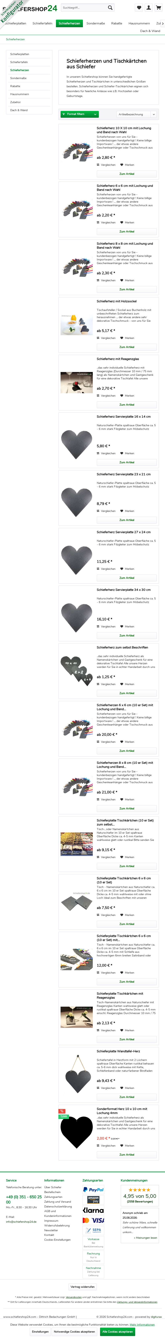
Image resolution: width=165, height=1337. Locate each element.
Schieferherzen (19, 70)
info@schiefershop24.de (21, 1222)
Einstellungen (40, 1332)
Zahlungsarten (53, 1197)
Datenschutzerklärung (58, 1206)
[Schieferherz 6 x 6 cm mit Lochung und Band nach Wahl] (77, 209)
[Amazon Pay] (93, 1199)
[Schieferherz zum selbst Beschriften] (77, 671)
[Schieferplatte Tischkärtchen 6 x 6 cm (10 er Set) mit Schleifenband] (77, 959)
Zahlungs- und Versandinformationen (137, 1302)
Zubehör (15, 102)
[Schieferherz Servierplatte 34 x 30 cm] (77, 613)
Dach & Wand (19, 110)
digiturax (156, 1317)
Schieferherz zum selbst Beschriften (122, 647)
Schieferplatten (19, 54)
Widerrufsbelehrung (57, 1225)
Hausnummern (19, 94)
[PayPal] (93, 1189)
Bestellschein (52, 1192)
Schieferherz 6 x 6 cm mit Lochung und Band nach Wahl (125, 188)
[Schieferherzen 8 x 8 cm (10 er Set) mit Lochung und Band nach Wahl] (77, 786)
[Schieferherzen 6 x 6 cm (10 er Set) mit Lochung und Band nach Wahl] (77, 728)
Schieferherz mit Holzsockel (117, 301)
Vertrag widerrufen (83, 1287)
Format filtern (75, 114)
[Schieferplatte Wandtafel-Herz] (77, 1075)
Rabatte (15, 86)
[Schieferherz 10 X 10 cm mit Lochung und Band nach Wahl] (77, 151)
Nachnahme (93, 1271)
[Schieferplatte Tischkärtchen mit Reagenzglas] (77, 1017)
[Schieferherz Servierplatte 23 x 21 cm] (77, 498)
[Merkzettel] (139, 8)
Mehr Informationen (142, 1325)
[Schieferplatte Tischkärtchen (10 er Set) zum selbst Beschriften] (77, 844)
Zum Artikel (127, 174)
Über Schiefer (52, 1187)
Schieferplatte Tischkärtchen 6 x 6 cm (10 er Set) (124, 880)
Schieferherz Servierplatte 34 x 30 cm (124, 590)
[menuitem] (88, 8)
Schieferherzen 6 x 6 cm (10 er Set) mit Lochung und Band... (125, 707)
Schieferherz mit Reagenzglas (118, 359)
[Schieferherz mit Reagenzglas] (77, 382)
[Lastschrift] (93, 1230)
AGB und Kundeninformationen (57, 1213)
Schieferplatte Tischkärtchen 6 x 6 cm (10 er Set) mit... (124, 938)
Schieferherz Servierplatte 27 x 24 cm (124, 532)
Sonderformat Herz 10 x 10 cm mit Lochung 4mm (122, 1111)
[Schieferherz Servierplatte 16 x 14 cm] (77, 440)
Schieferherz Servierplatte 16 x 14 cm (124, 417)
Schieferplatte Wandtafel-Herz (118, 1051)
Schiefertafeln (19, 62)
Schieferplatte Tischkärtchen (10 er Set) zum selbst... (125, 822)
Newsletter (51, 1230)
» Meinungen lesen (145, 1238)
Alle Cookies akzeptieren (117, 1332)
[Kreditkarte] (93, 1220)
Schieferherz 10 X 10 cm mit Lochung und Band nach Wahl (124, 130)
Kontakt (49, 1235)
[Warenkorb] (159, 8)
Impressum (51, 1221)
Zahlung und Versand (57, 1202)
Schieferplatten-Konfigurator (15, 15)
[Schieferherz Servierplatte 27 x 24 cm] (77, 555)
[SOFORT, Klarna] (93, 1210)
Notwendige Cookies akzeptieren (74, 1332)
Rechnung (93, 1257)
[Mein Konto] (149, 8)
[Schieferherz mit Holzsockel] (77, 325)
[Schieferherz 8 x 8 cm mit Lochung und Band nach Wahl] (77, 267)
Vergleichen (108, 165)
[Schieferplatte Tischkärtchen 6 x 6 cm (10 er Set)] (77, 902)
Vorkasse (93, 1242)
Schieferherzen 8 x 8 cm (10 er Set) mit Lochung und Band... (125, 765)
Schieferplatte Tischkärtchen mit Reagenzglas (120, 996)
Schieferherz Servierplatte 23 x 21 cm (124, 474)
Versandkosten (74, 1297)
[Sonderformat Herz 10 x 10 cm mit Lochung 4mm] (77, 1132)
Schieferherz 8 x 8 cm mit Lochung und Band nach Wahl (125, 246)
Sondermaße (18, 78)
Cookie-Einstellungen (57, 1240)
